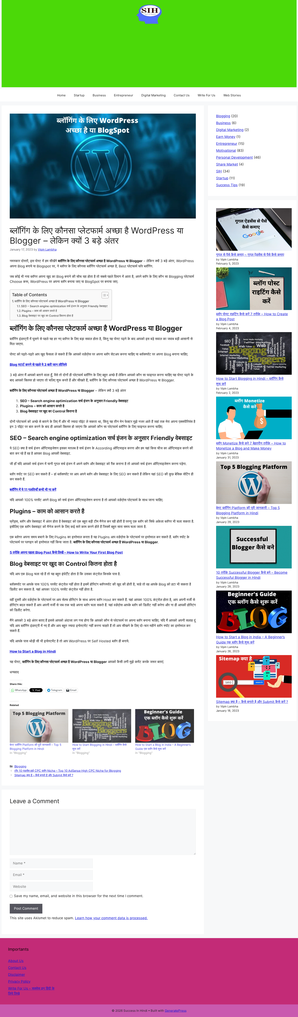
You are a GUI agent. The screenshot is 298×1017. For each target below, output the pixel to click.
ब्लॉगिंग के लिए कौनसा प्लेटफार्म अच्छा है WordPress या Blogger (52, 301)
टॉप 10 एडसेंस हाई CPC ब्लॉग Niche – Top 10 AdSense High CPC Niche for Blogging (67, 770)
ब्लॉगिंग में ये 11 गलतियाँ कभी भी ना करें (33, 490)
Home (61, 95)
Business (99, 95)
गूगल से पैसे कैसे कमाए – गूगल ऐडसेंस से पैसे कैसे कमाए (250, 255)
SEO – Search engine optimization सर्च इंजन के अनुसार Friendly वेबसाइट (64, 306)
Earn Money (225, 137)
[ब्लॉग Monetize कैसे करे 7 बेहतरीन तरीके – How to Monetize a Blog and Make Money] (254, 419)
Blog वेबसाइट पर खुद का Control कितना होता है (47, 315)
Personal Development (234, 157)
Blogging (20, 766)
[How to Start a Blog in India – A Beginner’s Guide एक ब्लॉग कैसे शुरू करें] (254, 613)
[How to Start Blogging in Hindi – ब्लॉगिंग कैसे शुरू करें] (254, 354)
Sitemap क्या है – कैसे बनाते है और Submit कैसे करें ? (43, 775)
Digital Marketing (153, 95)
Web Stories (232, 95)
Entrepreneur (123, 95)
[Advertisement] (149, 58)
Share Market (227, 164)
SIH (219, 171)
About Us (16, 961)
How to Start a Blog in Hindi (33, 651)
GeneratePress (176, 1011)
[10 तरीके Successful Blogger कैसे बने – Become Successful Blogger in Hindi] (254, 548)
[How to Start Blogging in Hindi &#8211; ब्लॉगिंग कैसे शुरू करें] (101, 726)
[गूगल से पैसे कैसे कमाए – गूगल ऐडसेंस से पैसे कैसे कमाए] (254, 230)
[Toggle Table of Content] (103, 295)
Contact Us (182, 95)
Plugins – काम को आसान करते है (39, 310)
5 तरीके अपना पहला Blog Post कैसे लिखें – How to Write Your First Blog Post (66, 552)
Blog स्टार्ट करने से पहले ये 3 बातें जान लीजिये (38, 365)
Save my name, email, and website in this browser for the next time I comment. (78, 896)
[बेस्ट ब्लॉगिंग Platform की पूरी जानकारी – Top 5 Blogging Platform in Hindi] (254, 483)
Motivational (226, 151)
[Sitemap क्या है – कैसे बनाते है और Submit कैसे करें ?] (254, 677)
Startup (79, 95)
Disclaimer (16, 975)
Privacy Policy (19, 981)
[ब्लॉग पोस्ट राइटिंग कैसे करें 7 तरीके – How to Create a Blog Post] (254, 289)
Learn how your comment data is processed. (111, 918)
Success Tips (227, 185)
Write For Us (206, 95)
